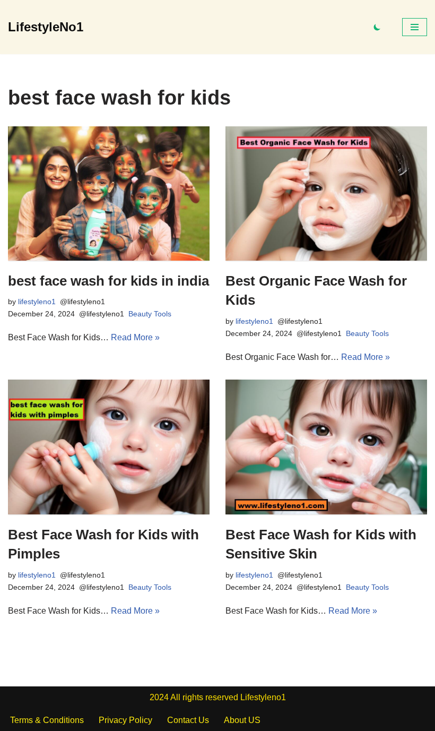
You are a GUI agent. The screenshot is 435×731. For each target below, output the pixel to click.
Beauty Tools (149, 313)
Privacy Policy (125, 720)
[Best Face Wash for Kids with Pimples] (109, 447)
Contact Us (188, 720)
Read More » (135, 337)
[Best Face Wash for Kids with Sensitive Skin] (326, 447)
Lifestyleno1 (263, 697)
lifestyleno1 (37, 301)
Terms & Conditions (47, 720)
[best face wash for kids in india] (109, 193)
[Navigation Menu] (414, 27)
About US (242, 720)
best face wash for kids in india (108, 281)
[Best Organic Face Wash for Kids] (326, 193)
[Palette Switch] (377, 27)
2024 (159, 697)
